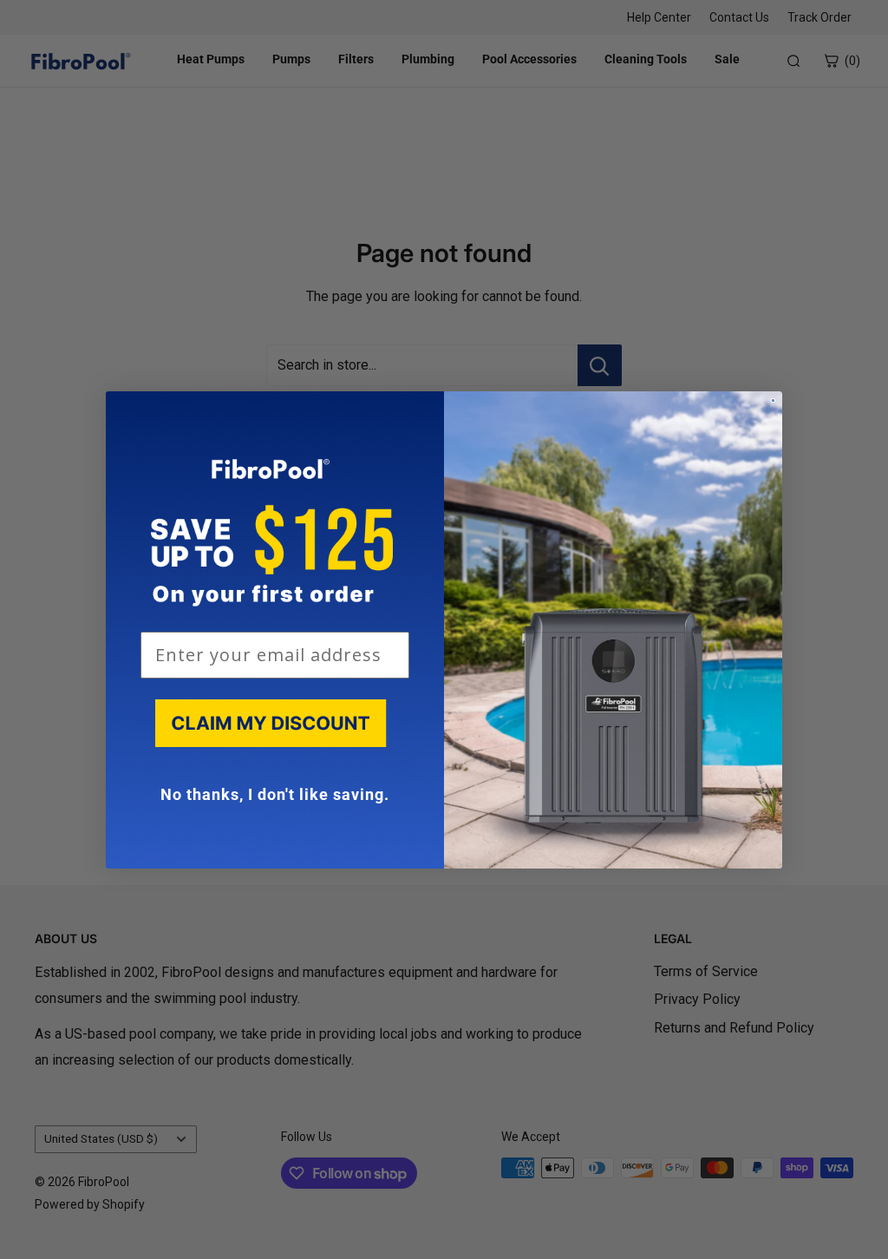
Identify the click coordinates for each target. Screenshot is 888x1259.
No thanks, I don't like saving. (274, 794)
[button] (275, 727)
